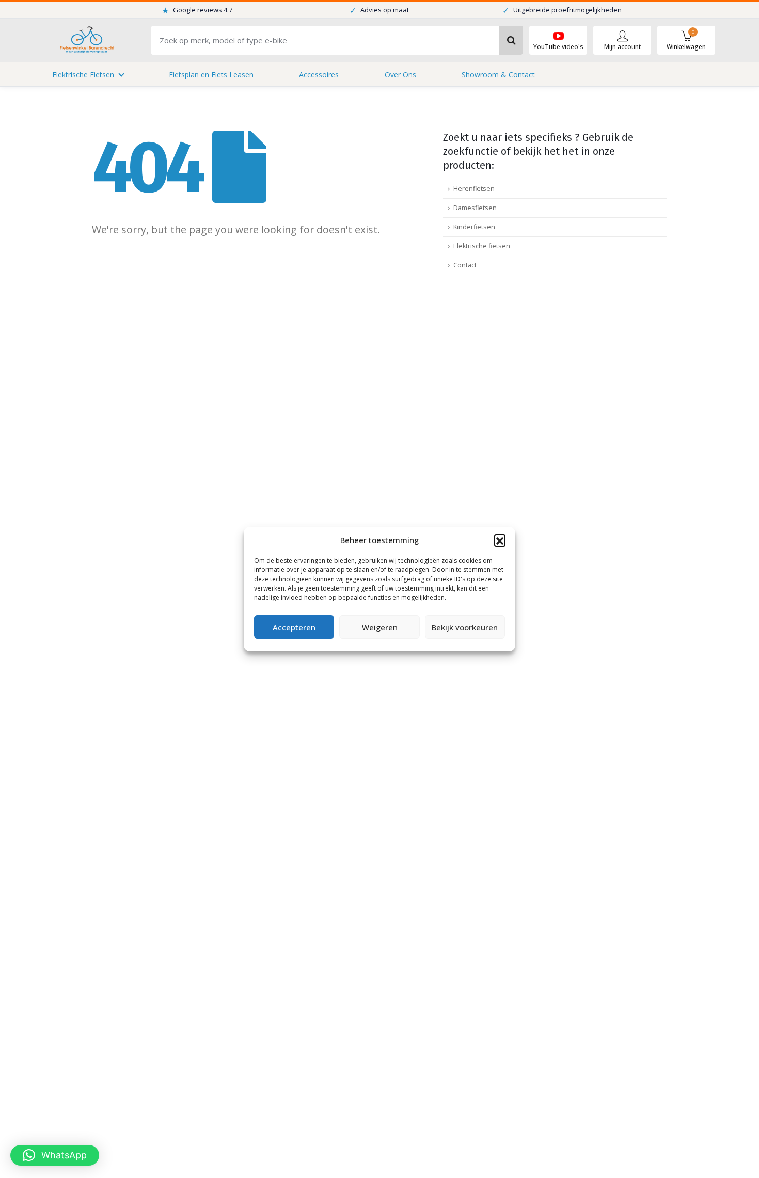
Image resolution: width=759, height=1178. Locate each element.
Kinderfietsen (474, 226)
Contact (465, 265)
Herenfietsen (474, 188)
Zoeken (511, 40)
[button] (500, 540)
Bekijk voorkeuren (465, 627)
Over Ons (400, 74)
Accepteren (294, 627)
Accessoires (319, 74)
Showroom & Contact (498, 74)
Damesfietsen (475, 207)
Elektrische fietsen (481, 246)
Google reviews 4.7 (197, 10)
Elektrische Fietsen (83, 74)
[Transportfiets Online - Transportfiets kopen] (86, 40)
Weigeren (380, 627)
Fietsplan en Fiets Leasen (211, 74)
